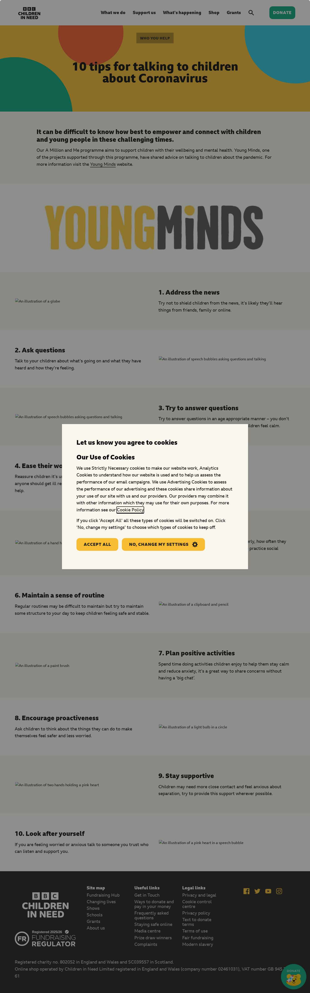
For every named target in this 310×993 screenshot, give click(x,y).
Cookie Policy (130, 510)
